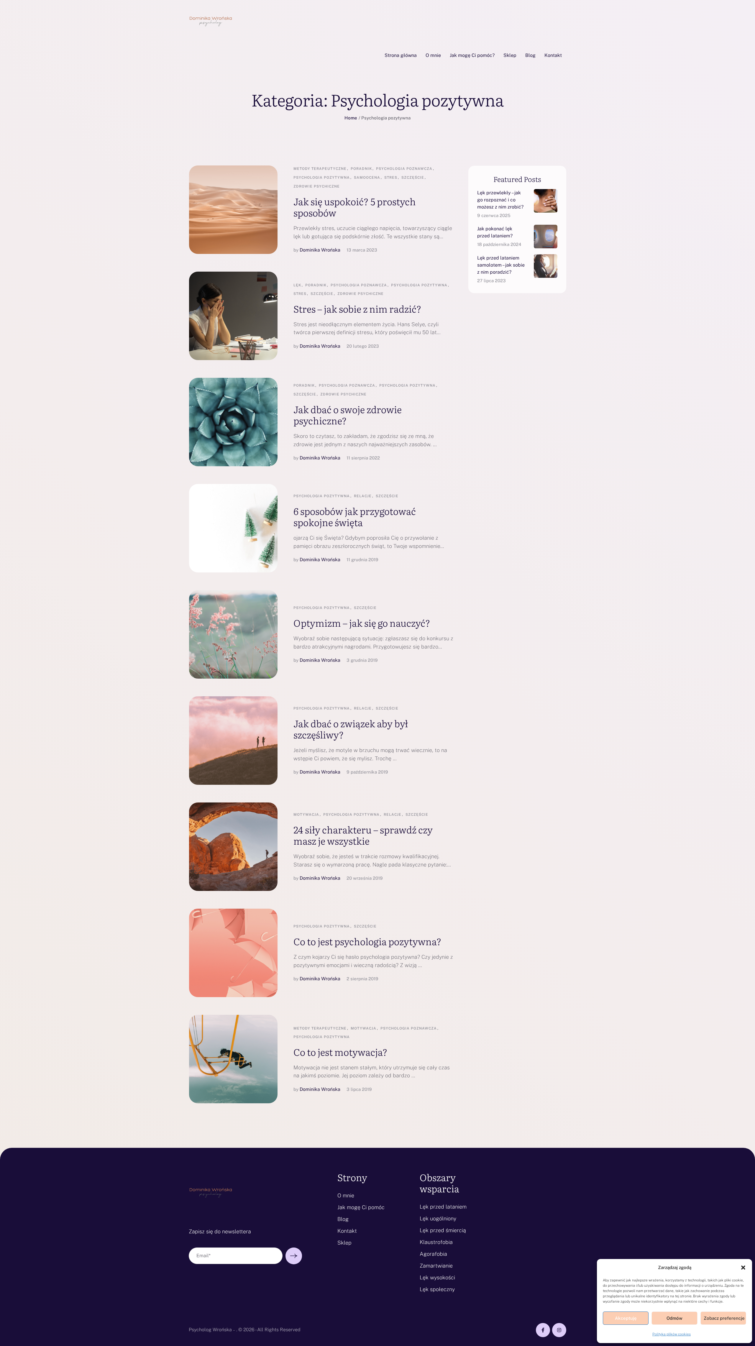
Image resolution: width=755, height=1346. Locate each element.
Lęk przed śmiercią (443, 1230)
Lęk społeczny (437, 1289)
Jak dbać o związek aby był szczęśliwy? (350, 728)
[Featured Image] (233, 209)
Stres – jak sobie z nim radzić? (357, 308)
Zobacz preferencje (724, 1318)
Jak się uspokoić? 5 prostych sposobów (354, 206)
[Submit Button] (293, 1255)
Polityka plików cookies (671, 1334)
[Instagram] (559, 1330)
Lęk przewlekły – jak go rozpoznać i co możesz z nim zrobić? (500, 200)
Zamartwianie (436, 1266)
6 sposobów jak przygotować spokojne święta (354, 516)
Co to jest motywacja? (340, 1052)
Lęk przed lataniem (443, 1207)
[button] (743, 1268)
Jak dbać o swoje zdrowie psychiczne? (347, 414)
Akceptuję (626, 1318)
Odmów (674, 1318)
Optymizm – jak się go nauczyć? (361, 622)
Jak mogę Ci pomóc (361, 1207)
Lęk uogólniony (438, 1218)
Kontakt (347, 1231)
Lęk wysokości (437, 1277)
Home (350, 117)
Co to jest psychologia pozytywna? (367, 941)
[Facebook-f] (543, 1330)
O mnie (345, 1195)
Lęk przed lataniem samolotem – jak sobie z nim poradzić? (501, 265)
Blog (343, 1219)
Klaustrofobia (436, 1242)
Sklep (344, 1243)
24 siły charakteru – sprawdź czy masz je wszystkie (363, 835)
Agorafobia (433, 1254)
